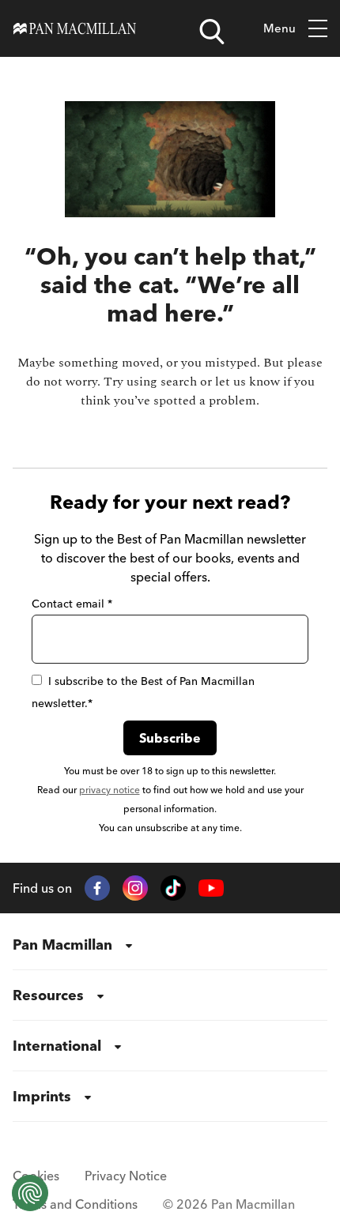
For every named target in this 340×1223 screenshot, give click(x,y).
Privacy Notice (126, 1175)
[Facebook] (97, 888)
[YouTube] (211, 888)
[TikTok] (173, 888)
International (57, 1046)
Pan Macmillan (62, 944)
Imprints (42, 1096)
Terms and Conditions (75, 1204)
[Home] (75, 28)
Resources (48, 995)
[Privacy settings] (30, 1193)
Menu (279, 28)
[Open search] (212, 31)
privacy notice (109, 790)
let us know (247, 381)
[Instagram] (135, 888)
